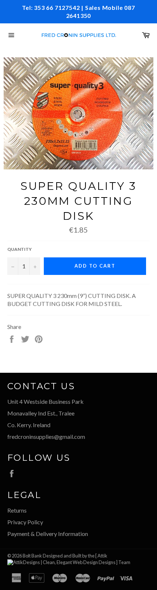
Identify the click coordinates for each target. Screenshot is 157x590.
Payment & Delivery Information (47, 533)
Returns (17, 510)
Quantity (19, 249)
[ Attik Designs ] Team (112, 559)
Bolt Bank (32, 556)
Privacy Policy (25, 521)
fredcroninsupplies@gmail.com (46, 436)
